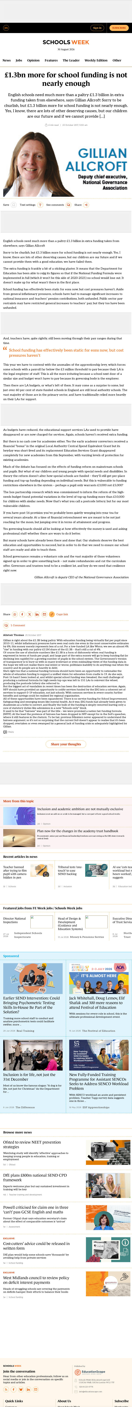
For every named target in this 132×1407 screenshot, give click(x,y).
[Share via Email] (44, 614)
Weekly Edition (96, 60)
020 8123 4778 (86, 1387)
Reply (11, 732)
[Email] (36, 1389)
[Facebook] (13, 1389)
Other (117, 60)
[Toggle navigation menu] (6, 28)
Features (51, 60)
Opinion (33, 60)
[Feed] (6, 1389)
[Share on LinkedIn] (37, 614)
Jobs (19, 60)
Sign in (97, 27)
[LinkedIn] (28, 1389)
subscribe (119, 27)
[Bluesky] (21, 1389)
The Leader (71, 60)
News (7, 60)
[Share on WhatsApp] (15, 614)
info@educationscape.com (90, 1391)
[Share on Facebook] (22, 614)
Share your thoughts (66, 744)
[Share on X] (30, 614)
